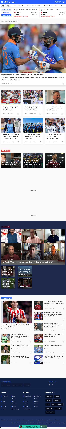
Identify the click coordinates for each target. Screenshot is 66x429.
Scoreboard (17, 5)
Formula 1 (49, 396)
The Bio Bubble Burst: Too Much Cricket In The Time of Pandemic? (8, 272)
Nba (53, 404)
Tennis (12, 352)
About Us (10, 420)
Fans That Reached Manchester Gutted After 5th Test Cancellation (8, 284)
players (51, 5)
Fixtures (40, 5)
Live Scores (5, 396)
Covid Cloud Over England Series (24, 285)
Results (14, 398)
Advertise (3, 420)
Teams (4, 406)
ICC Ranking (15, 409)
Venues (57, 5)
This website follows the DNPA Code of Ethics (22, 422)
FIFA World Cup (6, 385)
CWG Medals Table (17, 385)
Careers (51, 420)
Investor (32, 420)
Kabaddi (59, 404)
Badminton (57, 400)
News (23, 5)
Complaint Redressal (41, 420)
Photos (29, 5)
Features (14, 404)
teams (46, 5)
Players (14, 406)
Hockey (49, 400)
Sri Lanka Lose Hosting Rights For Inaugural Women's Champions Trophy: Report (33, 163)
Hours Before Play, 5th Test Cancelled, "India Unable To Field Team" (25, 272)
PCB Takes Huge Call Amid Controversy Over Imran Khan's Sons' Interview (10, 164)
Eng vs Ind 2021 (6, 6)
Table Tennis (50, 412)
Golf (48, 404)
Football (3, 328)
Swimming (57, 408)
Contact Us (57, 420)
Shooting (49, 408)
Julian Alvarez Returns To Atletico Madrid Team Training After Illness (16, 326)
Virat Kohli (26, 385)
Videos (34, 5)
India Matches (6, 12)
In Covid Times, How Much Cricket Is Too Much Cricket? (28, 262)
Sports (4, 259)
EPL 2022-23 (37, 396)
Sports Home (4, 21)
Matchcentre (28, 409)
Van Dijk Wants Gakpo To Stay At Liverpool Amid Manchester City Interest (53, 164)
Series (14, 396)
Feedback (17, 420)
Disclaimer (25, 420)
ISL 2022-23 (28, 396)
